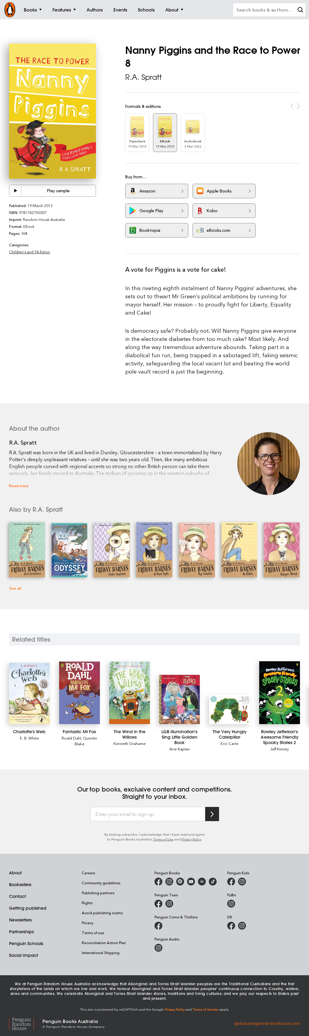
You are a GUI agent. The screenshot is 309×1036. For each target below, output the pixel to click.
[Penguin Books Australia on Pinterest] (180, 881)
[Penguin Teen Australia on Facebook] (158, 904)
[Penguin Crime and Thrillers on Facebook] (158, 926)
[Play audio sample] (15, 190)
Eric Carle (229, 743)
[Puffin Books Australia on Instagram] (231, 904)
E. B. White (29, 738)
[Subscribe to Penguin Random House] (212, 814)
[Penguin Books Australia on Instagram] (169, 881)
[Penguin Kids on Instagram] (242, 881)
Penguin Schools (26, 943)
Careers (88, 873)
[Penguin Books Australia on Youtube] (191, 881)
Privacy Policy (191, 839)
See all (15, 588)
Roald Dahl (71, 738)
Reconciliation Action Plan (104, 942)
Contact (17, 896)
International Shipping (100, 952)
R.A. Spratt (143, 77)
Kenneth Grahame (129, 743)
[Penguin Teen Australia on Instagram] (169, 904)
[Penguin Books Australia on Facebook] (158, 881)
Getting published (27, 908)
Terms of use (93, 932)
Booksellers (20, 884)
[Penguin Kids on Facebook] (231, 881)
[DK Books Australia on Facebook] (231, 926)
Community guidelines (101, 882)
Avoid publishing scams (102, 912)
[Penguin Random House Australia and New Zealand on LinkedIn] (202, 881)
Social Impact (23, 955)
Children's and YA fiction (29, 251)
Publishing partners (98, 892)
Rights (87, 902)
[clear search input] (300, 10)
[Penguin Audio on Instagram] (158, 948)
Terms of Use (163, 839)
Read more (19, 485)
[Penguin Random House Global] (26, 1023)
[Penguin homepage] (10, 9)
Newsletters (20, 920)
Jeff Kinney (279, 749)
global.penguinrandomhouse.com (267, 1023)
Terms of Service (205, 1009)
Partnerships (21, 931)
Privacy (87, 922)
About (15, 873)
